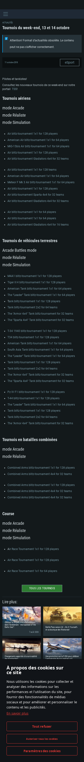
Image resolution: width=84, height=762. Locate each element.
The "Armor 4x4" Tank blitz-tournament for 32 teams (40, 313)
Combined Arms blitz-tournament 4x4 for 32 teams (39, 474)
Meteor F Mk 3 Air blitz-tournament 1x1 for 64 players (40, 182)
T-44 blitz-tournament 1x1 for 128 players (33, 398)
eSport (69, 62)
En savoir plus (17, 713)
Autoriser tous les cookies (42, 738)
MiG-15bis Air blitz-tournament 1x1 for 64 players (38, 146)
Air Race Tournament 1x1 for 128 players (33, 560)
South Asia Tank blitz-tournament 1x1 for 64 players (40, 349)
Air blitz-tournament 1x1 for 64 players (31, 212)
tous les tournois (42, 588)
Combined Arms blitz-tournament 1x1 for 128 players (41, 467)
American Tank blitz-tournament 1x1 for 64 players (39, 288)
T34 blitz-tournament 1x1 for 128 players (33, 337)
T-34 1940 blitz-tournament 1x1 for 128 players (37, 331)
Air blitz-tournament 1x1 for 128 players (32, 133)
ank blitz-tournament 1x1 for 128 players (34, 301)
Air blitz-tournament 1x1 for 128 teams (31, 169)
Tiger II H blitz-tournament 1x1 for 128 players (36, 282)
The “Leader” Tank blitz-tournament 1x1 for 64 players (41, 295)
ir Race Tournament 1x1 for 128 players (34, 549)
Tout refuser (42, 726)
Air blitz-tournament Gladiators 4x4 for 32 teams (38, 158)
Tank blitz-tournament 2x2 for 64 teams (32, 307)
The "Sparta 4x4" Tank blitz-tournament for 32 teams (40, 320)
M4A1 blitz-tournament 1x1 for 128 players (34, 276)
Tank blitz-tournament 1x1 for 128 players (33, 362)
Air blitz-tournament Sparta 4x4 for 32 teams (35, 194)
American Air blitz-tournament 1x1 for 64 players (38, 140)
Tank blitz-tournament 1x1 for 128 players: (34, 410)
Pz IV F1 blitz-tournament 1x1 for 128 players (36, 392)
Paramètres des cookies (42, 751)
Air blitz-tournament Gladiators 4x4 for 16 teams (38, 224)
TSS (14, 89)
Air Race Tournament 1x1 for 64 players (32, 571)
